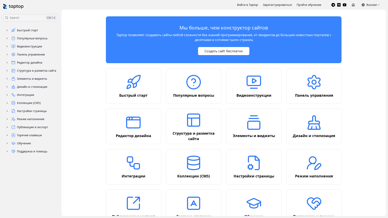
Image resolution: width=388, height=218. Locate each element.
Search (32, 18)
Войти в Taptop (247, 5)
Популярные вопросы (32, 38)
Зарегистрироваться (277, 5)
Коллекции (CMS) (29, 103)
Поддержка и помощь (32, 151)
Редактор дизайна (29, 62)
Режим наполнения (30, 119)
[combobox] (371, 4)
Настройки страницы (32, 111)
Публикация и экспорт (32, 127)
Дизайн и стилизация (32, 87)
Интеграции (25, 95)
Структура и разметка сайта (36, 70)
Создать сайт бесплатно (224, 51)
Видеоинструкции (29, 46)
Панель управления (31, 54)
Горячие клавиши (29, 135)
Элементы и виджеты (32, 79)
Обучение (24, 143)
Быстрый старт (27, 30)
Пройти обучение (309, 5)
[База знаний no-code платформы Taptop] (13, 6)
